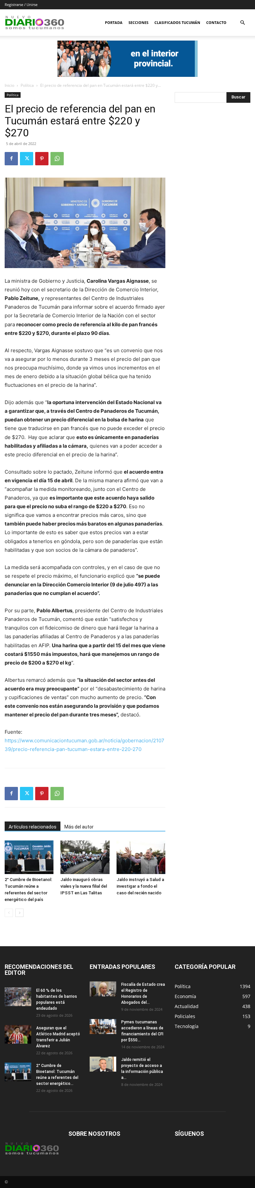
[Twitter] (26, 158)
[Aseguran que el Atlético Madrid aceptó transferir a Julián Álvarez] (18, 1034)
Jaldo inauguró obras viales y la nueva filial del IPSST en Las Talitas (83, 886)
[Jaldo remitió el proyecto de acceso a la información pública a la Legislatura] (103, 1064)
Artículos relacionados (32, 826)
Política (27, 85)
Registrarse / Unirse (21, 4)
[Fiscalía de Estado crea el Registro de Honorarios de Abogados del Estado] (103, 988)
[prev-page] (9, 913)
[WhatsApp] (57, 158)
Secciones (138, 22)
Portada (114, 22)
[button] (242, 23)
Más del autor (79, 826)
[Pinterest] (41, 158)
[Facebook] (11, 158)
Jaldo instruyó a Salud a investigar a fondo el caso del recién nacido (140, 886)
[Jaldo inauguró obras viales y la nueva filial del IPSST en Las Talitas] (84, 857)
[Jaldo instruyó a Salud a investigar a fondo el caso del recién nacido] (141, 857)
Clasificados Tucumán (177, 22)
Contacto (216, 22)
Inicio (9, 85)
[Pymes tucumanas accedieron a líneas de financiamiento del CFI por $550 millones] (103, 1026)
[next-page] (19, 913)
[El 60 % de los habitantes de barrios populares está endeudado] (18, 996)
